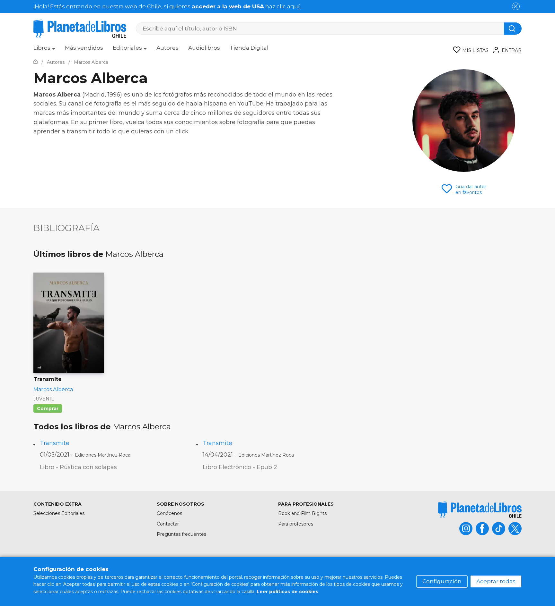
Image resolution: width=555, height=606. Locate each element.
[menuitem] (44, 50)
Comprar (47, 408)
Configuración (442, 581)
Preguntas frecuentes (181, 534)
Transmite (54, 443)
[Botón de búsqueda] (513, 28)
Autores (167, 48)
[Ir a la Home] (35, 62)
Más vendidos (84, 48)
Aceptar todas (495, 581)
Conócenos (169, 513)
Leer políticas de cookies (287, 591)
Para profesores (295, 524)
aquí (293, 6)
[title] (480, 509)
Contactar (168, 524)
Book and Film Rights (302, 513)
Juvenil (43, 399)
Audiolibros (204, 48)
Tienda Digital (249, 48)
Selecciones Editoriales (58, 513)
